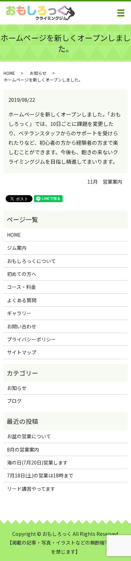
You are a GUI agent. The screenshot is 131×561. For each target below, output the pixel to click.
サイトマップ (21, 352)
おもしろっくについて (31, 260)
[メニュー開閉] (120, 12)
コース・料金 (21, 286)
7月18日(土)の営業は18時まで (40, 475)
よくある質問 (21, 300)
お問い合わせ (21, 326)
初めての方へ (21, 273)
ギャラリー (19, 313)
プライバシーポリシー (31, 339)
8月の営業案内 (23, 449)
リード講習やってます (31, 488)
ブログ (14, 400)
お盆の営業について (29, 436)
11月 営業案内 (104, 181)
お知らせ (38, 73)
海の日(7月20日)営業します (37, 462)
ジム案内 (17, 247)
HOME (9, 73)
